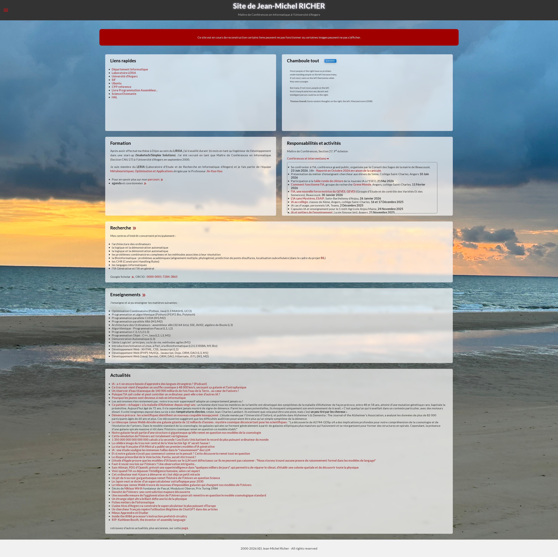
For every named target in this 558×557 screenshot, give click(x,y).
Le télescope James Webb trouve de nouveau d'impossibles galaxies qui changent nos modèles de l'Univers (181, 485)
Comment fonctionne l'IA (307, 184)
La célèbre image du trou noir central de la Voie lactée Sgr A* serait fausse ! (161, 443)
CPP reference (121, 86)
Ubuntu (116, 83)
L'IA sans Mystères (303, 198)
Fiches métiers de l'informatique (133, 502)
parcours (155, 179)
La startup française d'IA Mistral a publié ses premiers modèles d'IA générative (163, 446)
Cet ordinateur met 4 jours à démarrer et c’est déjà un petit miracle (156, 474)
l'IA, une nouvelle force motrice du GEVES (318, 191)
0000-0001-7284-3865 (162, 276)
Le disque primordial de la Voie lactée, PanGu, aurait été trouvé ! (154, 457)
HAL (114, 97)
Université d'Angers (125, 76)
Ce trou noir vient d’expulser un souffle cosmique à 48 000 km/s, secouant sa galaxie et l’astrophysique (179, 387)
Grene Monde (362, 184)
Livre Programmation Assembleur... (135, 90)
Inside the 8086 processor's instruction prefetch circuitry (149, 516)
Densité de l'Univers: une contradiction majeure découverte (151, 492)
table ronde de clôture (328, 181)
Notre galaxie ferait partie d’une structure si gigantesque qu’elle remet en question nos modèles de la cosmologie (186, 432)
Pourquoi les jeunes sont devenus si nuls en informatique (149, 397)
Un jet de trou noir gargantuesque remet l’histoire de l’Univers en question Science (166, 478)
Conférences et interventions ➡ (308, 158)
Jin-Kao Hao (214, 171)
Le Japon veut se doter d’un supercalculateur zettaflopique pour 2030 (157, 481)
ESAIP (320, 198)
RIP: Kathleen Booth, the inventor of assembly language (148, 519)
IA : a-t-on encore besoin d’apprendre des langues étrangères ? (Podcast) (159, 384)
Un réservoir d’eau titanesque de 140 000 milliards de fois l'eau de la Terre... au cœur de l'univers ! (175, 390)
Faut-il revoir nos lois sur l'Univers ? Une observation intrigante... (154, 464)
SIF (114, 79)
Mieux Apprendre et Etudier (130, 512)
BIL (323, 258)
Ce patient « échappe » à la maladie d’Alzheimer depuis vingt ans (153, 404)
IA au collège (299, 202)
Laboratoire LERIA (124, 72)
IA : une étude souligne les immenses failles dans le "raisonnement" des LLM (161, 450)
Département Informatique (130, 69)
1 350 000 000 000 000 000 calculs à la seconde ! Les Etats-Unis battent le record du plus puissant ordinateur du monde (190, 439)
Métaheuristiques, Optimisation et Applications (141, 171)
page (184, 528)
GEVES (351, 191)
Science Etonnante (124, 93)
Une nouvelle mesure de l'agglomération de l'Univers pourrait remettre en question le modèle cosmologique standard (189, 495)
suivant (330, 61)
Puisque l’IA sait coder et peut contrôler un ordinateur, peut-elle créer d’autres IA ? (166, 394)
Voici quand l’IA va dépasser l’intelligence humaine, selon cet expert (156, 471)
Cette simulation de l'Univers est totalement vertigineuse (150, 436)
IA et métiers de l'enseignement (312, 212)
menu (6, 10)
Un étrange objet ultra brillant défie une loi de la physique (149, 499)
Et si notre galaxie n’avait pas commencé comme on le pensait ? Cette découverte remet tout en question (181, 453)
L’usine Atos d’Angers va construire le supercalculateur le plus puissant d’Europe (164, 505)
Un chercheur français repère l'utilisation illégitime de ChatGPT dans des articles (165, 509)
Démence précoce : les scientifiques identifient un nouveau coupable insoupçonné (165, 415)
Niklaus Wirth (133, 488)
